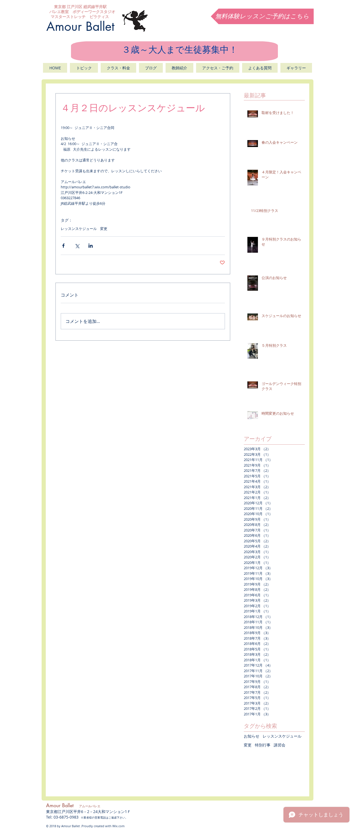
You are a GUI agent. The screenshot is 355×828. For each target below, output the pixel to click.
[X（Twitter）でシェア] (77, 245)
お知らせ (251, 736)
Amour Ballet (80, 26)
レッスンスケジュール (79, 228)
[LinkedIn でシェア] (90, 245)
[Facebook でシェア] (63, 245)
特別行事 (262, 745)
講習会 (279, 745)
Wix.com (118, 826)
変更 (103, 228)
